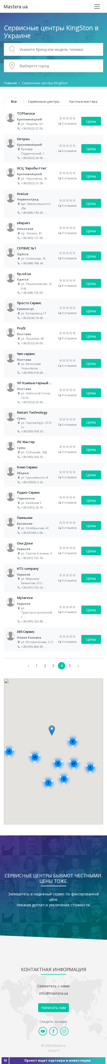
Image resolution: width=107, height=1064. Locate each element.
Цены (91, 121)
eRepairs (53, 230)
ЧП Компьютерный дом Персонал (53, 392)
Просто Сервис (53, 310)
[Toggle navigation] (97, 6)
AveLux (53, 203)
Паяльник (53, 525)
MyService (53, 610)
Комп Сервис (53, 475)
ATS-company (53, 578)
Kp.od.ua (53, 283)
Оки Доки (53, 551)
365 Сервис (53, 639)
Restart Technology (53, 422)
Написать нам (53, 1007)
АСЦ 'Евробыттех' (53, 176)
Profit (53, 336)
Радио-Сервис (53, 500)
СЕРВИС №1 (53, 256)
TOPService (53, 121)
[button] (51, 730)
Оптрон (53, 148)
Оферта (53, 1050)
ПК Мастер (53, 449)
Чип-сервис (53, 363)
